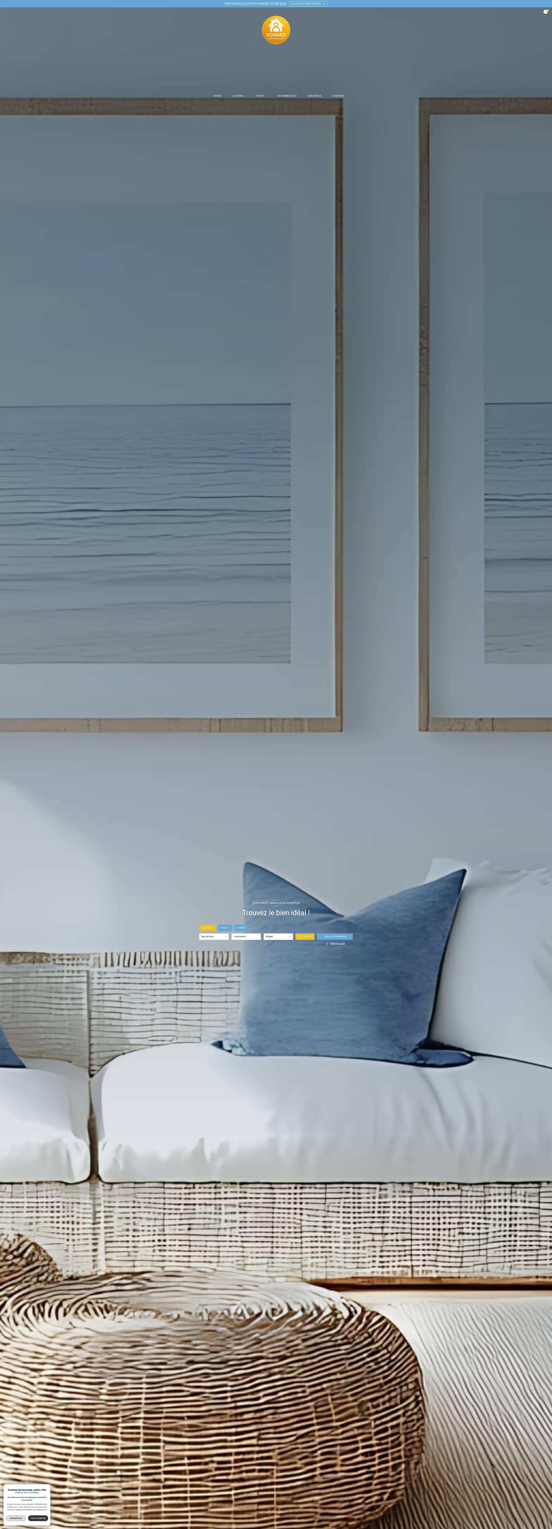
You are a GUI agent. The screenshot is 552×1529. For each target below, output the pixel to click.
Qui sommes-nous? (287, 96)
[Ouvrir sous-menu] (246, 95)
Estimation (338, 96)
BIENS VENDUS (314, 96)
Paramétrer (16, 1518)
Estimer (241, 928)
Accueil (218, 96)
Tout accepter (38, 1518)
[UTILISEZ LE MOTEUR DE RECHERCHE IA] (27, 952)
